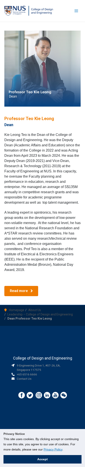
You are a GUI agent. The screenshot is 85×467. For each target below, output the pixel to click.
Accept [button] (42, 459)
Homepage (16, 310)
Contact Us (24, 378)
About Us (34, 310)
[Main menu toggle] (76, 11)
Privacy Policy (53, 449)
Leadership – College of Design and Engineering (40, 314)
